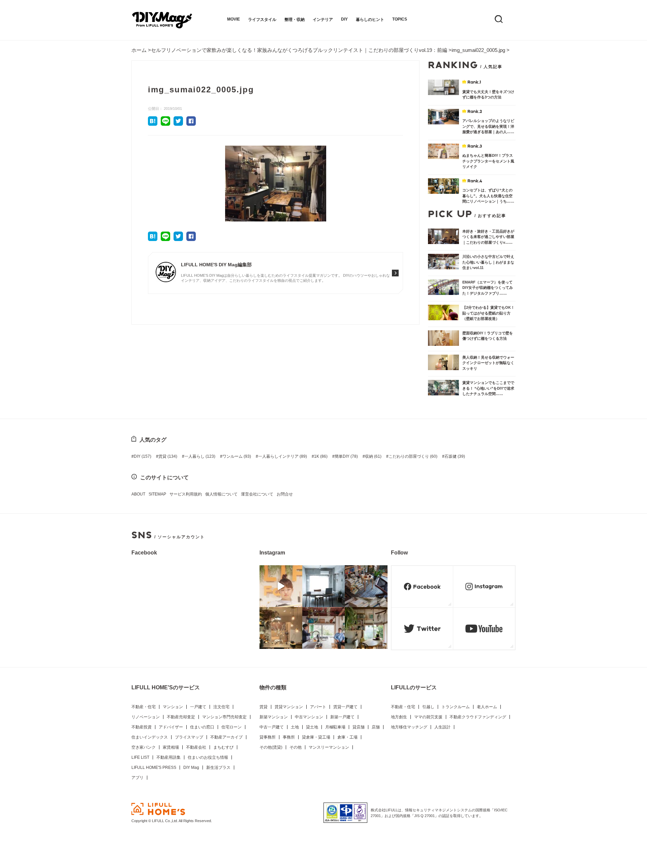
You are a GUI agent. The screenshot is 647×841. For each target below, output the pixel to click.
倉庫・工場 (347, 737)
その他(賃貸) (270, 747)
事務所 (289, 737)
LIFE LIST (140, 757)
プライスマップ (189, 737)
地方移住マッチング (409, 727)
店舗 (376, 727)
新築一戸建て (342, 717)
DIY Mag (191, 767)
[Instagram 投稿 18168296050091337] (280, 586)
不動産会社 (196, 747)
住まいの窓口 (202, 727)
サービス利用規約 (186, 494)
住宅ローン (231, 727)
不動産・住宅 (143, 707)
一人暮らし (199, 456)
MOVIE (233, 19)
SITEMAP (157, 494)
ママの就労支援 (428, 717)
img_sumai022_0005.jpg (478, 50)
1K (321, 456)
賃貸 (167, 456)
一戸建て (198, 707)
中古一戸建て (271, 727)
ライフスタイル (262, 19)
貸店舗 (358, 727)
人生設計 (442, 727)
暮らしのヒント (370, 19)
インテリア (323, 19)
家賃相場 (171, 747)
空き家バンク (143, 747)
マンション (173, 707)
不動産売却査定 (181, 717)
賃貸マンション (289, 707)
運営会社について (257, 494)
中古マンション (309, 717)
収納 (373, 456)
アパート (318, 707)
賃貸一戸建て (345, 707)
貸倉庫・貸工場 (316, 737)
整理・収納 (294, 19)
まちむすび (223, 747)
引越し (428, 707)
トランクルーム (455, 707)
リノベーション (145, 717)
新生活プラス (218, 767)
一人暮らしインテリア (282, 456)
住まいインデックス (149, 737)
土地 (295, 727)
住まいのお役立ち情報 (208, 757)
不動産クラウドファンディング (478, 717)
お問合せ (285, 494)
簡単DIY (346, 456)
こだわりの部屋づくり (413, 456)
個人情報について (221, 494)
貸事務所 (267, 737)
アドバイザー (171, 727)
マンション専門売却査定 (224, 717)
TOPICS (399, 19)
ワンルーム (236, 456)
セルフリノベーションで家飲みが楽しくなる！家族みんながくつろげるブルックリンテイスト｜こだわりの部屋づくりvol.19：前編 (299, 50)
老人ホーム (487, 707)
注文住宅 (221, 707)
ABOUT (138, 494)
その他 (295, 747)
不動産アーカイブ (226, 737)
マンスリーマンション (329, 747)
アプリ (137, 778)
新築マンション (273, 717)
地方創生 (399, 717)
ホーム (139, 50)
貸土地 (312, 727)
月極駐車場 (335, 727)
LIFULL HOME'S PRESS (153, 767)
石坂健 (454, 456)
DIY (344, 19)
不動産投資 (141, 727)
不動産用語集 (168, 757)
